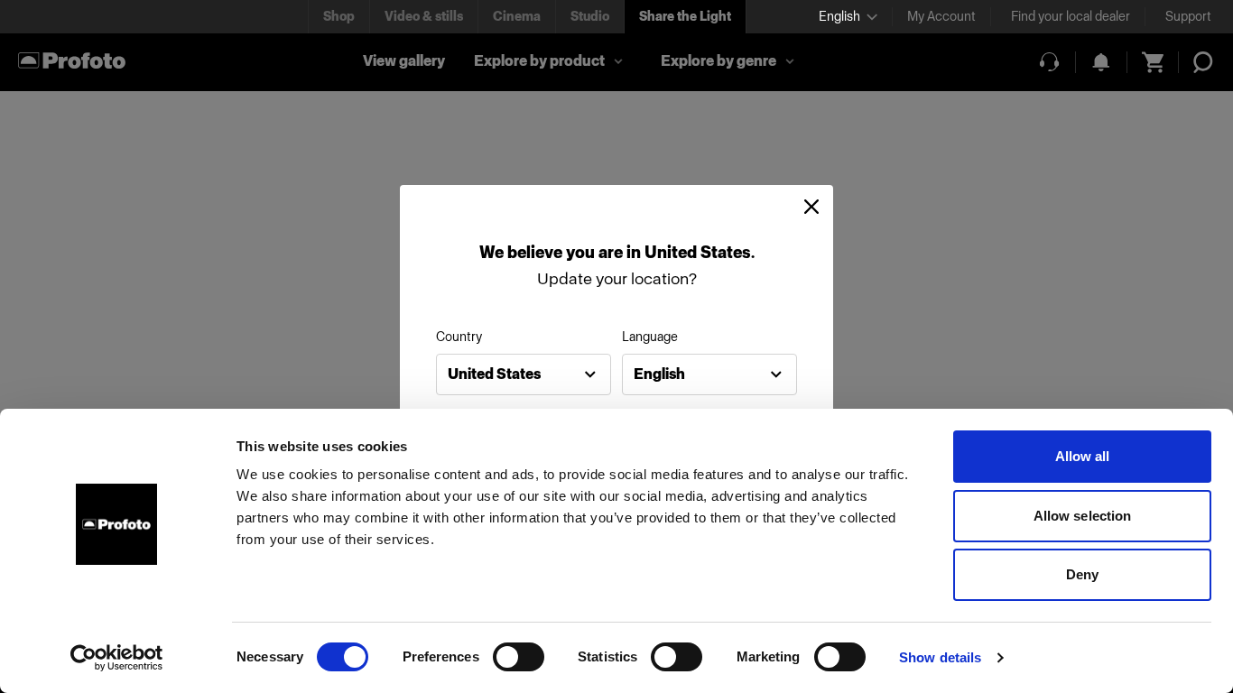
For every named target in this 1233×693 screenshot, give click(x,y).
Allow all (1082, 456)
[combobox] (523, 374)
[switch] (518, 656)
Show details (940, 657)
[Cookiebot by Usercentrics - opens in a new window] (117, 657)
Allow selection (1083, 515)
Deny (1082, 574)
